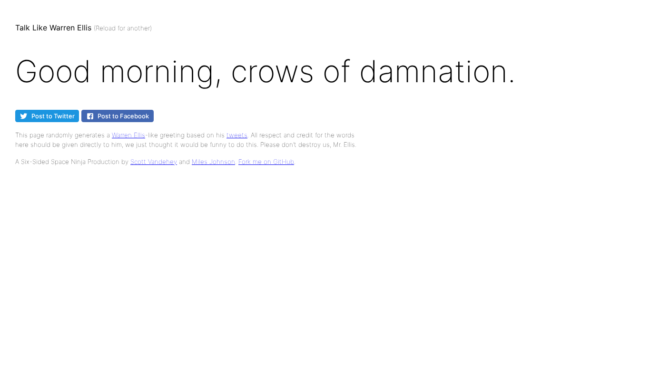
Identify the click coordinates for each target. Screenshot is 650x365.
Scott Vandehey (153, 161)
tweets (237, 135)
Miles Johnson (213, 161)
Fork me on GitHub (266, 161)
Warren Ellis (128, 135)
